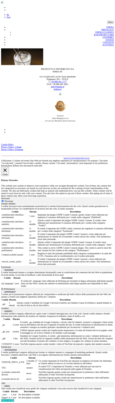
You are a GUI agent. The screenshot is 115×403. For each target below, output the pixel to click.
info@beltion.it (57, 87)
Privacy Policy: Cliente (11, 147)
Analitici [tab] (5, 308)
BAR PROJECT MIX (104, 35)
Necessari (8, 201)
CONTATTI (108, 42)
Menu (110, 22)
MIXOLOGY (107, 29)
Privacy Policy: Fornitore (12, 149)
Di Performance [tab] (8, 289)
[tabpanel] (57, 235)
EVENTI (110, 40)
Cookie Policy (7, 144)
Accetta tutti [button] (36, 165)
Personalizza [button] (6, 165)
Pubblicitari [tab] (6, 347)
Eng (8, 17)
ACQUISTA (108, 45)
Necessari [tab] (5, 198)
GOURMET (108, 37)
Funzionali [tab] (6, 267)
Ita (8, 14)
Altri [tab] (3, 383)
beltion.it (57, 89)
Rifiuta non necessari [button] (22, 165)
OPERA (110, 27)
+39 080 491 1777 (58, 81)
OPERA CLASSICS (104, 32)
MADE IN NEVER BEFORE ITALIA (77, 158)
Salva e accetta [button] (7, 400)
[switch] (3, 270)
